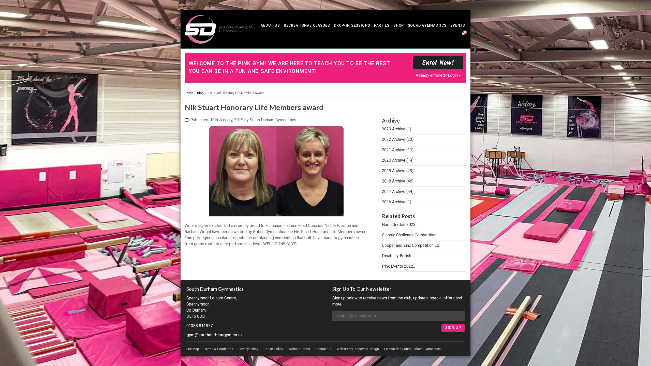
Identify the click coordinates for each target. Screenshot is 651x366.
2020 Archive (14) (397, 160)
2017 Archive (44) (397, 191)
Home (189, 93)
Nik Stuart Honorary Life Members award (236, 93)
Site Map (192, 349)
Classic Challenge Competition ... (411, 235)
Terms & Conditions (218, 349)
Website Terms (299, 349)
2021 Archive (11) (397, 149)
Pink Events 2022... (399, 266)
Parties (382, 25)
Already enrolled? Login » (438, 75)
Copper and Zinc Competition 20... (411, 245)
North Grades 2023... (400, 224)
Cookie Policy (273, 349)
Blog (200, 93)
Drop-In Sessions (352, 25)
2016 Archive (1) (396, 202)
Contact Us (323, 349)
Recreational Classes (307, 25)
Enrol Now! (438, 63)
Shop (398, 25)
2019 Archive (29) (397, 170)
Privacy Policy (248, 349)
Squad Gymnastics (427, 25)
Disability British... (397, 255)
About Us (270, 25)
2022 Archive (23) (397, 139)
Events (457, 25)
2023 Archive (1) (396, 129)
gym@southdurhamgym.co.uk (214, 334)
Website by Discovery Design (358, 349)
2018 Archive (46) (397, 181)
